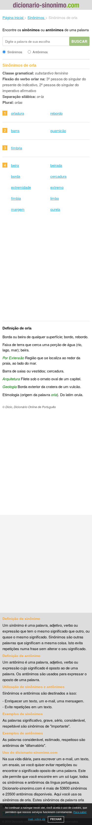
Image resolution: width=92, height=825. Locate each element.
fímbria (16, 147)
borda (15, 176)
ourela (55, 209)
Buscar (79, 41)
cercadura (58, 176)
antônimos (55, 29)
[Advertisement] (46, 269)
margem (18, 209)
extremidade (21, 187)
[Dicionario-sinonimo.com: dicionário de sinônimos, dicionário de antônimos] (46, 5)
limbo (54, 198)
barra (15, 130)
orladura (17, 113)
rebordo (56, 113)
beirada (56, 165)
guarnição (58, 130)
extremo (57, 187)
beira (15, 165)
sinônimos (31, 29)
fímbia (16, 198)
